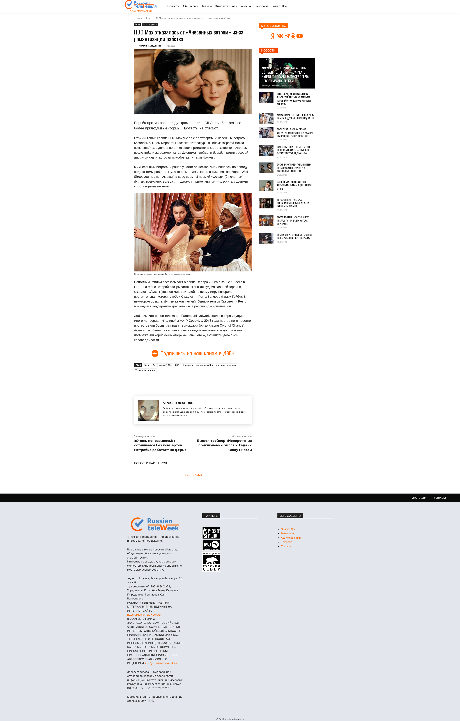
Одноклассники (291, 537)
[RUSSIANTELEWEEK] (141, 4)
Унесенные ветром (145, 370)
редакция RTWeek (270, 85)
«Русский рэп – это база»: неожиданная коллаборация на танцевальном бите (293, 203)
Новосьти (188, 365)
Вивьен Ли (149, 365)
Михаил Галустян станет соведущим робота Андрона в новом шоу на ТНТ (295, 116)
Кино (148, 17)
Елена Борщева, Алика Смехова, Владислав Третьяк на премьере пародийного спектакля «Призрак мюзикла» (294, 99)
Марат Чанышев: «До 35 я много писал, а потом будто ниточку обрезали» (293, 220)
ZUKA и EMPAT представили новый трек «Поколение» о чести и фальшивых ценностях (294, 168)
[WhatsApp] (192, 380)
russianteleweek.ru (141, 10)
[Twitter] (175, 380)
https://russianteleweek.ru (144, 614)
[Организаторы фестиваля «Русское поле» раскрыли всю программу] (266, 238)
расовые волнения (226, 365)
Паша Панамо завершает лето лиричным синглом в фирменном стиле (294, 185)
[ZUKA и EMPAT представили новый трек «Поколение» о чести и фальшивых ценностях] (266, 167)
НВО (177, 365)
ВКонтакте (287, 533)
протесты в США (204, 365)
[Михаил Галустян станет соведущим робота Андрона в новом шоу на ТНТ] (266, 118)
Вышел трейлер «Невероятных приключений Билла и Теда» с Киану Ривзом (224, 445)
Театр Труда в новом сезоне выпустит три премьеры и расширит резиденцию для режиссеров (296, 132)
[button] (331, 6)
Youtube (286, 546)
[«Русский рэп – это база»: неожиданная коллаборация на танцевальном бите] (266, 203)
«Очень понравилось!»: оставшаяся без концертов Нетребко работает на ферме (160, 445)
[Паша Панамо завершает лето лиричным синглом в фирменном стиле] (266, 185)
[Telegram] (183, 380)
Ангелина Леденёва (150, 45)
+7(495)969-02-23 (158, 586)
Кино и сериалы (150, 24)
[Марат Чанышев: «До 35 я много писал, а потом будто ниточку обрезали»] (266, 220)
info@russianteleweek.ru (161, 663)
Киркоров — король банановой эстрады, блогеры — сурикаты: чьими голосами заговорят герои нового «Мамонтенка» (286, 74)
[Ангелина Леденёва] (148, 410)
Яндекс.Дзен (289, 529)
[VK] (167, 380)
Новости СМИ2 (193, 475)
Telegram (286, 541)
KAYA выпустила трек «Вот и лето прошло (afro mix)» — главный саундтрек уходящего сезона (293, 150)
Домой (139, 17)
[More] (200, 380)
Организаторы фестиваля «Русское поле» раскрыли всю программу (295, 236)
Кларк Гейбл (165, 365)
